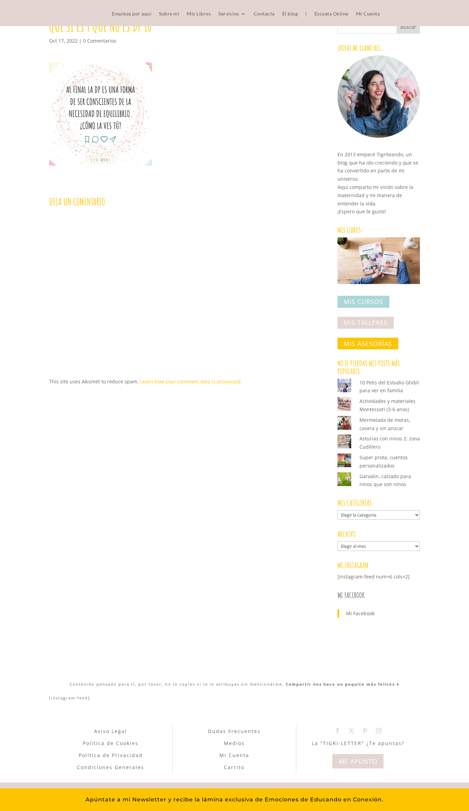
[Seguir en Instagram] (378, 730)
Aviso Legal (110, 731)
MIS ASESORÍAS (368, 343)
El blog (290, 13)
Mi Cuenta (368, 13)
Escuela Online (331, 13)
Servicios (228, 13)
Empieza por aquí (131, 13)
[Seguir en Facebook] (337, 730)
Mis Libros (199, 13)
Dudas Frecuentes (234, 731)
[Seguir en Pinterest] (364, 730)
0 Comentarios (99, 40)
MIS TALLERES (366, 322)
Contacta (264, 13)
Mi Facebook (351, 595)
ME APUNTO (358, 761)
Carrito (234, 767)
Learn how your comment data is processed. (191, 381)
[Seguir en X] (351, 730)
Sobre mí (169, 13)
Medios (234, 743)
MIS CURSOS (363, 302)
